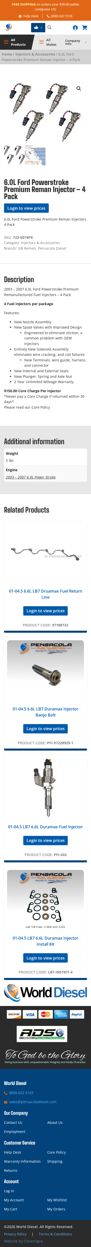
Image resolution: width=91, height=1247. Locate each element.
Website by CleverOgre (23, 1241)
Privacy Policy (15, 1234)
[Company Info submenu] (86, 42)
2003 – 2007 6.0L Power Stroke (31, 477)
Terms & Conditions (55, 1234)
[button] (78, 88)
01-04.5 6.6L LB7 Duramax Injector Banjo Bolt (45, 712)
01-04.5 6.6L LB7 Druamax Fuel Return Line (45, 594)
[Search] (49, 27)
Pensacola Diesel (52, 248)
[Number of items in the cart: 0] (84, 27)
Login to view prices (26, 208)
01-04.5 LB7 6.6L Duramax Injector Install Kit (45, 941)
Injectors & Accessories (35, 54)
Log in (9, 1190)
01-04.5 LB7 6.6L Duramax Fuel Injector (45, 827)
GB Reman (27, 248)
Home (7, 54)
